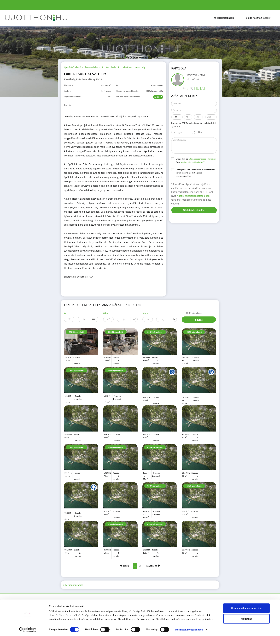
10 (148, 57)
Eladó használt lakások (258, 17)
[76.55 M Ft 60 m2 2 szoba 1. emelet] (199, 371)
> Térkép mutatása (73, 585)
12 (154, 57)
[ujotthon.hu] (36, 18)
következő (151, 565)
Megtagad (246, 618)
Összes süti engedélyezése (246, 608)
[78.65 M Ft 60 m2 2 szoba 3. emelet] (81, 486)
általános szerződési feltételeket (202, 158)
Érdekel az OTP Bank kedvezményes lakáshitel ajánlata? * (193, 125)
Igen (180, 132)
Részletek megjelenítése (189, 629)
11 (151, 57)
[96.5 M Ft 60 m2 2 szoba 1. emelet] (159, 418)
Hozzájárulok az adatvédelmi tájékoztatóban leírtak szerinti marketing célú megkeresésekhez (195, 172)
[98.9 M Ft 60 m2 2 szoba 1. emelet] (120, 418)
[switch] (105, 629)
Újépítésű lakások (224, 17)
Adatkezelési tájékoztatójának (193, 195)
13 (157, 57)
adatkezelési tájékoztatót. (192, 162)
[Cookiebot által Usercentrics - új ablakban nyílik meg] (27, 629)
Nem (200, 132)
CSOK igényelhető (194, 313)
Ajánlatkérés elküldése (194, 210)
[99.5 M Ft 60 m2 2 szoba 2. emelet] (81, 418)
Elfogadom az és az (196, 160)
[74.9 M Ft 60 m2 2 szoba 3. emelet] (159, 371)
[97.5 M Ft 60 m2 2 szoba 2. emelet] (199, 418)
